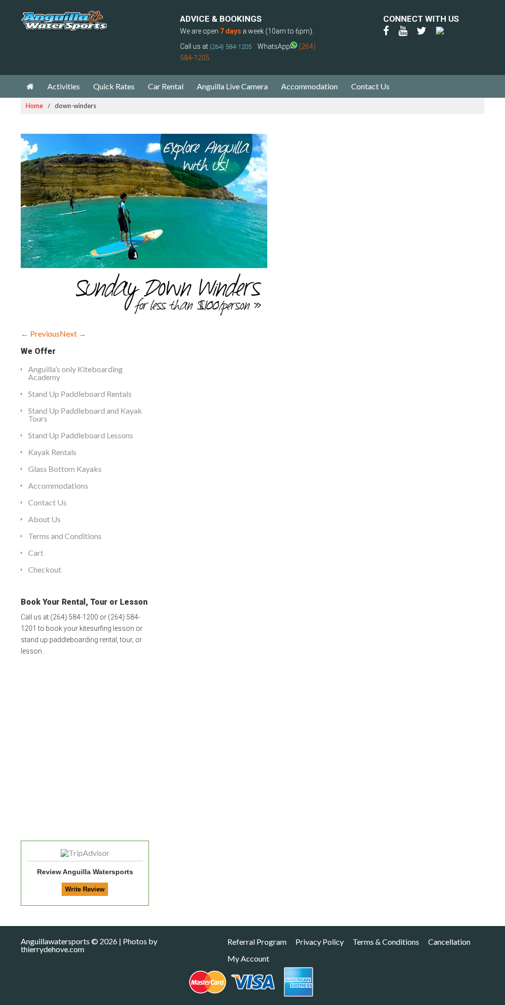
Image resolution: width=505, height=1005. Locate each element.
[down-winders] (144, 315)
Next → (73, 333)
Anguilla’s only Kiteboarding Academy (75, 373)
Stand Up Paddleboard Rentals (80, 393)
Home (34, 106)
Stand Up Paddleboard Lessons (80, 435)
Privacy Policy (319, 941)
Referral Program (257, 941)
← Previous (40, 333)
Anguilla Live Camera (232, 86)
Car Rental (165, 86)
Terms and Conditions (65, 536)
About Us (44, 519)
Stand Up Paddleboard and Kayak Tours (85, 414)
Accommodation (309, 86)
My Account (248, 958)
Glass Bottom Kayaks (65, 468)
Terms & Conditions (386, 941)
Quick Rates (114, 86)
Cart (35, 552)
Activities (63, 86)
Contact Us (370, 86)
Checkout (44, 569)
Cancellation (449, 941)
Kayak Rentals (52, 452)
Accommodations (58, 485)
